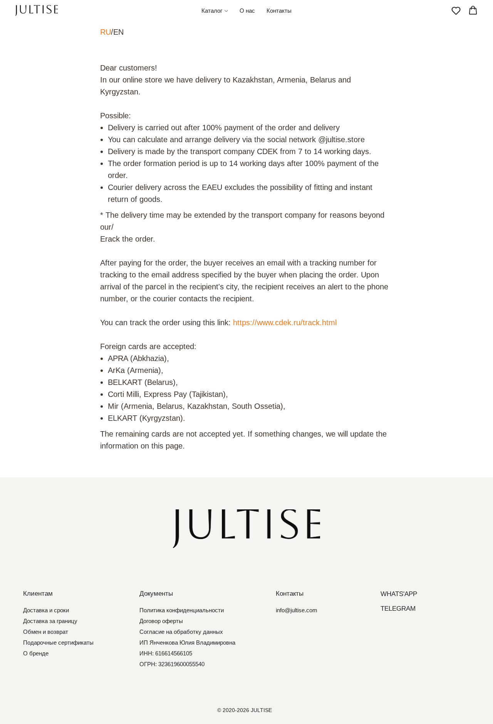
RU (105, 32)
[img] (246, 528)
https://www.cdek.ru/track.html (285, 322)
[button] (456, 10)
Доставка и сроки (46, 610)
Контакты (279, 10)
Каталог (211, 10)
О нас (247, 10)
